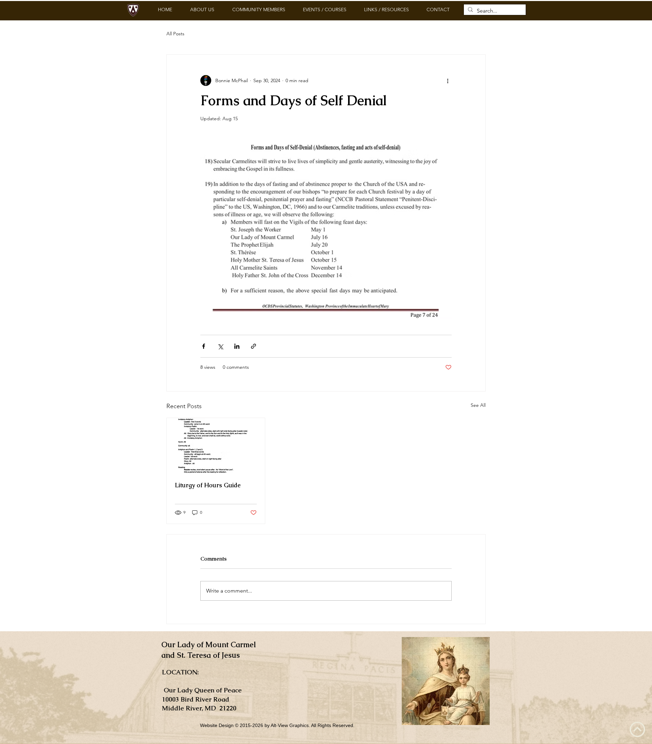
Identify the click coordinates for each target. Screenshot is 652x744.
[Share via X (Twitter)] (220, 346)
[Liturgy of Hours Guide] (216, 445)
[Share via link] (253, 346)
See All (478, 405)
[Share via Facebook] (203, 346)
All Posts (175, 34)
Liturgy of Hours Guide (208, 485)
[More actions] (447, 80)
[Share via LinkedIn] (237, 346)
